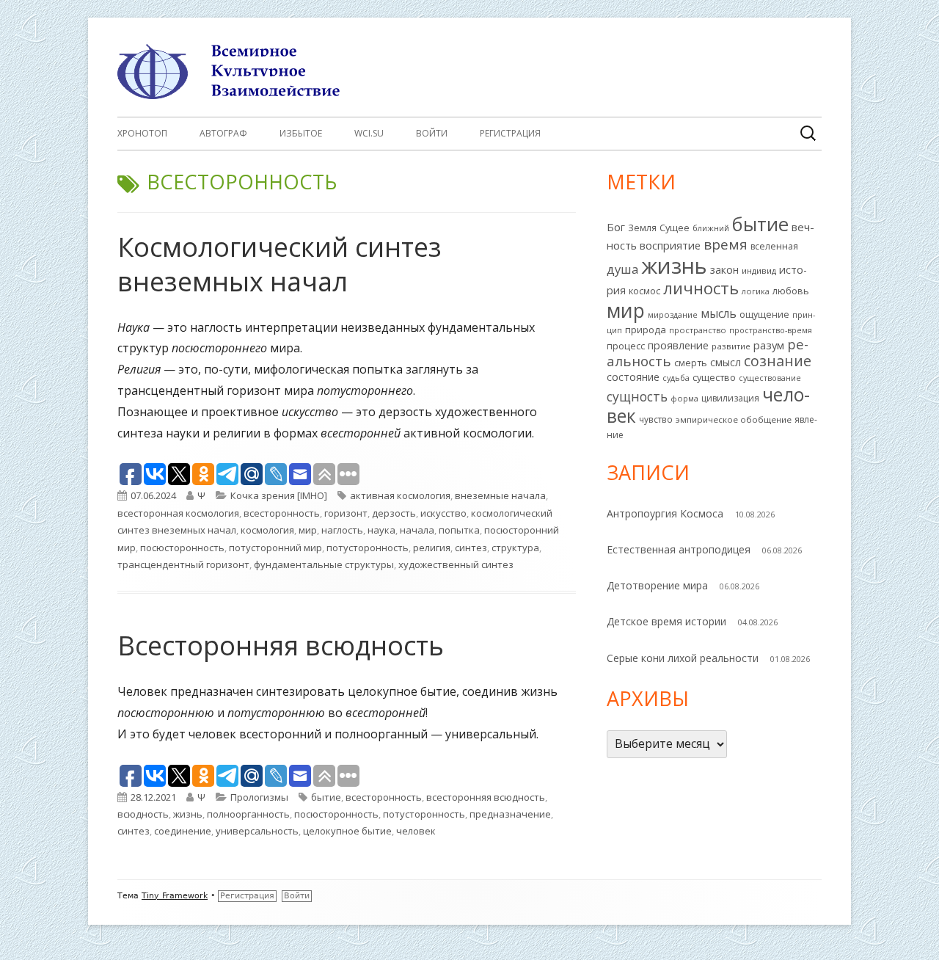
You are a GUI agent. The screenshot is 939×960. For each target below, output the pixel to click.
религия (431, 547)
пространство (697, 329)
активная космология (400, 495)
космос (644, 290)
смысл (725, 362)
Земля (642, 228)
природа (645, 329)
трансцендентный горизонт (183, 564)
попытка (459, 530)
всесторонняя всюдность (485, 797)
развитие (731, 346)
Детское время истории (666, 621)
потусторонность (367, 547)
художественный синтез (456, 564)
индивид (759, 270)
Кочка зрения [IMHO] (278, 495)
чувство (656, 419)
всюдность (143, 814)
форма (684, 398)
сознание (777, 361)
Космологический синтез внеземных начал (279, 264)
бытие (326, 797)
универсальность (257, 830)
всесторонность (282, 513)
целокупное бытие (347, 830)
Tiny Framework (175, 896)
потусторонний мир (275, 547)
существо (714, 377)
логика (756, 291)
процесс (626, 346)
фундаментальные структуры (324, 564)
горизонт (346, 513)
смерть (690, 363)
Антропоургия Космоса (665, 513)
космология (267, 530)
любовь (790, 290)
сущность (637, 396)
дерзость (394, 513)
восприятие (670, 245)
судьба (676, 377)
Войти (431, 133)
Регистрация (510, 133)
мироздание (673, 314)
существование (770, 378)
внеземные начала (500, 495)
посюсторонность (182, 547)
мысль (719, 313)
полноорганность (248, 814)
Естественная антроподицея (678, 549)
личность (701, 288)
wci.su (369, 133)
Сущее (675, 227)
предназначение (510, 814)
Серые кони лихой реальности (683, 658)
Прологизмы (259, 797)
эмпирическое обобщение (734, 419)
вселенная (774, 246)
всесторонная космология (178, 513)
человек (416, 830)
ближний (711, 227)
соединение (182, 830)
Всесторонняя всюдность (280, 645)
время (726, 244)
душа (622, 269)
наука (381, 530)
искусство (443, 513)
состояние (633, 377)
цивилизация (730, 398)
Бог (616, 226)
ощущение (764, 314)
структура (515, 547)
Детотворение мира (657, 585)
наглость (342, 530)
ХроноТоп (142, 133)
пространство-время (770, 330)
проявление (678, 345)
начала (417, 530)
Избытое (300, 133)
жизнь (187, 814)
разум (768, 345)
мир (308, 530)
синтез (471, 547)
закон (724, 270)
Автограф (223, 133)
